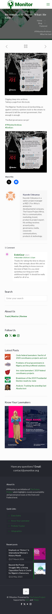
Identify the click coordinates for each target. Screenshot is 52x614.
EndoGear (19, 254)
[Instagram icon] (30, 604)
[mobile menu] (48, 4)
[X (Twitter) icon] (24, 604)
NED (27, 600)
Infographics (16, 531)
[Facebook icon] (21, 604)
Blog (40, 23)
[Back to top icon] (26, 591)
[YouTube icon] (27, 604)
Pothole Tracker (18, 526)
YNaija (36, 600)
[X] (10, 335)
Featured (43, 26)
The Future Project (37, 597)
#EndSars (9, 127)
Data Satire (16, 515)
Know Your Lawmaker (20, 521)
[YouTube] (14, 335)
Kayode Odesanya (31, 194)
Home (39, 20)
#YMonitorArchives (13, 125)
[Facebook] (6, 335)
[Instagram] (18, 335)
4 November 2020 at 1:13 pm (24, 257)
